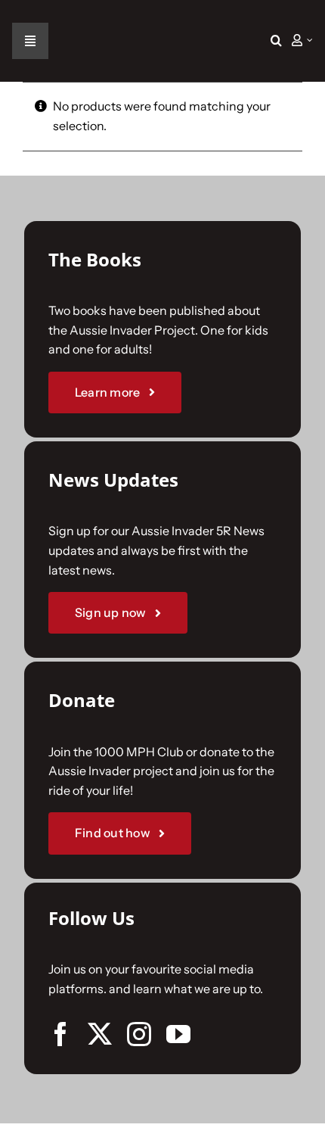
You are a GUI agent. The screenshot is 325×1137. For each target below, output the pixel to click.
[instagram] (139, 1034)
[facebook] (60, 1034)
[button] (276, 41)
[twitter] (100, 1034)
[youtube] (178, 1034)
